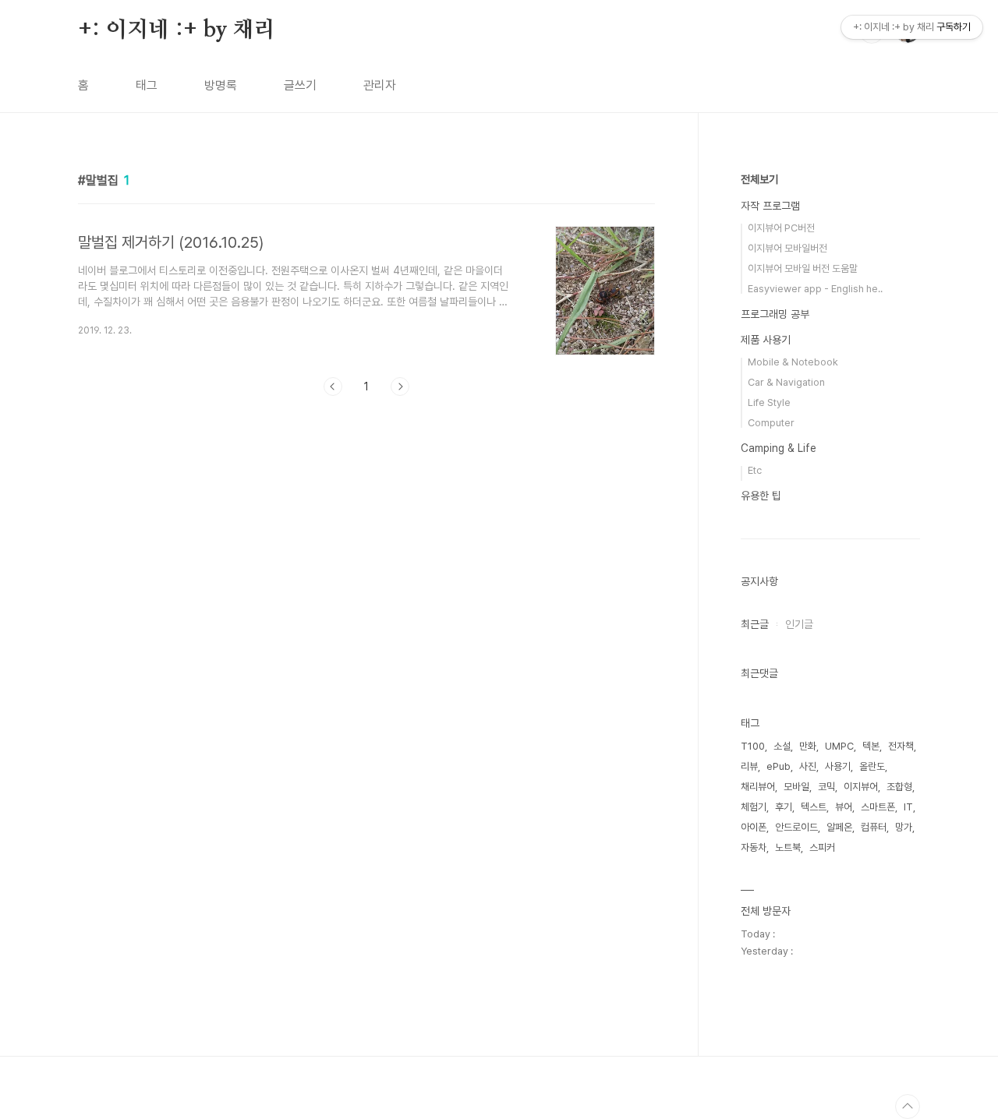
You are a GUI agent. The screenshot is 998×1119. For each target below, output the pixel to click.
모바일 (796, 786)
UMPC (839, 746)
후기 (783, 807)
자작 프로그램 (770, 205)
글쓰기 (300, 85)
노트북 (788, 847)
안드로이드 (796, 827)
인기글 (799, 624)
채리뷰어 (758, 786)
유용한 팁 (761, 495)
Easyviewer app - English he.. (815, 289)
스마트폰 (878, 807)
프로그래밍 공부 (775, 314)
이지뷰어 (861, 786)
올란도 (872, 766)
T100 (753, 746)
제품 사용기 (766, 340)
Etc (755, 470)
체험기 (753, 807)
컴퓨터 (874, 827)
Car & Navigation (786, 382)
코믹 (826, 786)
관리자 (379, 85)
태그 (146, 85)
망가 (903, 827)
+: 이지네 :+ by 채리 (176, 30)
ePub (778, 766)
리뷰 (749, 766)
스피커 (822, 847)
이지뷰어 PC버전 (781, 228)
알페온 (839, 827)
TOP (907, 1106)
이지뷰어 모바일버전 (787, 248)
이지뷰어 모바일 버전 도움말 (803, 268)
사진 (807, 766)
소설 (782, 746)
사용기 (838, 766)
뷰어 (843, 807)
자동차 (753, 847)
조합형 (899, 786)
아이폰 (753, 827)
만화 (807, 746)
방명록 (220, 85)
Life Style (769, 402)
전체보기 (759, 179)
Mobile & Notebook (793, 362)
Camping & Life (778, 448)
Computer (771, 423)
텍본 (870, 746)
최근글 (755, 624)
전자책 (901, 746)
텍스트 (813, 807)
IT (908, 807)
